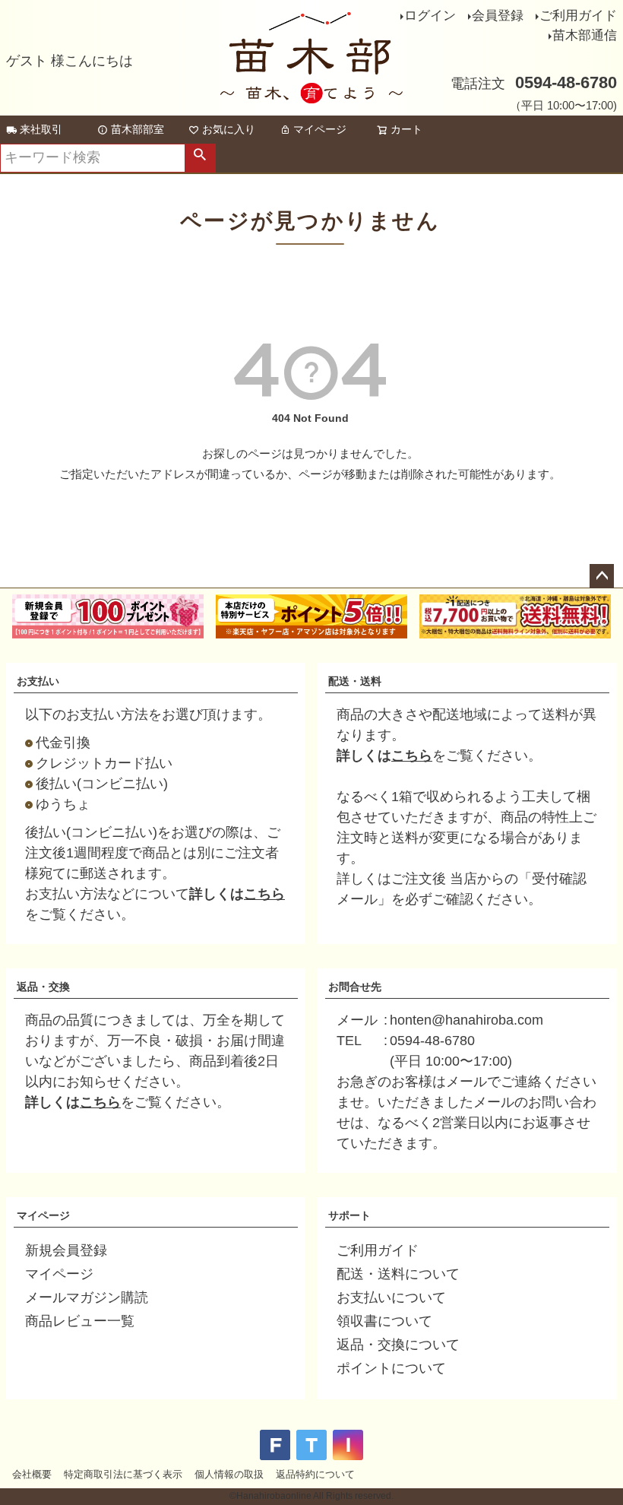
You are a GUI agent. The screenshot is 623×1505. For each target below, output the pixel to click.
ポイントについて (391, 1368)
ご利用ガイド (578, 15)
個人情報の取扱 (229, 1474)
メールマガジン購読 (86, 1297)
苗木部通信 (584, 35)
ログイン (430, 15)
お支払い (38, 681)
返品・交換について (398, 1344)
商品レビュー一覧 (79, 1321)
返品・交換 (43, 987)
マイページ (319, 129)
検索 (200, 158)
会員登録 (497, 15)
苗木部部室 (137, 129)
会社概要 (32, 1474)
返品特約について (315, 1474)
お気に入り (228, 129)
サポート (349, 1215)
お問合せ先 (354, 987)
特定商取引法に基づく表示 (123, 1474)
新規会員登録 (66, 1250)
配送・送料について (398, 1274)
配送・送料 (354, 681)
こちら (264, 893)
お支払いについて (391, 1297)
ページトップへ (602, 576)
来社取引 (41, 129)
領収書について (384, 1321)
